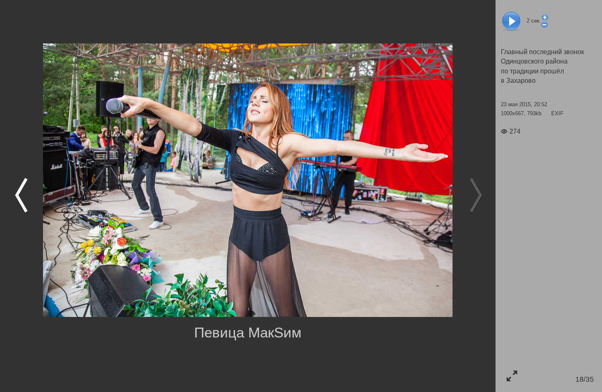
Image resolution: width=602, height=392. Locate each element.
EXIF (557, 113)
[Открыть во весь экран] (512, 376)
